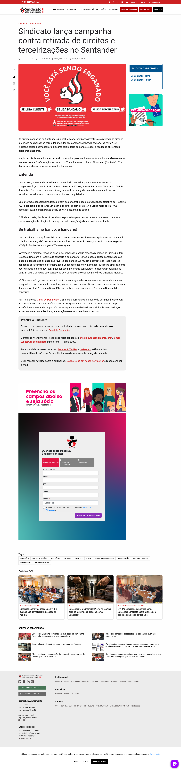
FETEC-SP (78, 706)
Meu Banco (58, 9)
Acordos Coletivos (62, 681)
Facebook (63, 349)
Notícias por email (30, 694)
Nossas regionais (25, 738)
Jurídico (134, 2)
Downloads (104, 681)
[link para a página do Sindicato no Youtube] (127, 2)
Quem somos (133, 681)
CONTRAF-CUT (66, 706)
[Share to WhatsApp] (14, 83)
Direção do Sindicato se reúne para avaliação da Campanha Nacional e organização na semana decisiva (58, 635)
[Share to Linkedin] (14, 89)
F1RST (88, 558)
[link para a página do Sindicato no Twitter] (114, 2)
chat (109, 337)
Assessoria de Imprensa (80, 681)
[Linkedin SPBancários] (28, 682)
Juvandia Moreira (42, 562)
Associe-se (158, 9)
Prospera (78, 558)
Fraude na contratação (104, 558)
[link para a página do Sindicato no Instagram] (118, 2)
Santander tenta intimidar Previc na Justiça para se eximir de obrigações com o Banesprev (90, 612)
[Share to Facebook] (14, 71)
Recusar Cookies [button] (81, 761)
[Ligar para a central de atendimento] (19, 720)
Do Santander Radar (141, 79)
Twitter (73, 349)
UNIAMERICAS (102, 706)
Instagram (85, 349)
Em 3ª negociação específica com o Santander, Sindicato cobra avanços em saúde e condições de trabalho (137, 612)
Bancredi (58, 694)
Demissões (24, 558)
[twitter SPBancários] (20, 682)
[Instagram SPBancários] (32, 682)
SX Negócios (55, 558)
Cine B (66, 694)
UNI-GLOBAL (89, 706)
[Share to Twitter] (14, 77)
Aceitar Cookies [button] (99, 761)
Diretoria (95, 681)
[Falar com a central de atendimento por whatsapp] (24, 720)
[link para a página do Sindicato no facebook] (109, 2)
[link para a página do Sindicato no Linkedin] (122, 2)
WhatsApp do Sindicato (33, 341)
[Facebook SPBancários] (24, 682)
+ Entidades (135, 706)
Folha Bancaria (155, 2)
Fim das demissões (40, 558)
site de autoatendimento (93, 337)
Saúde (103, 9)
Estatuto (114, 681)
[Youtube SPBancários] (37, 682)
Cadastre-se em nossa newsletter (85, 360)
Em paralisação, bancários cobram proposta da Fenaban (56, 644)
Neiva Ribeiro (25, 562)
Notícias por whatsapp (32, 687)
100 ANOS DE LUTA (29, 2)
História (123, 681)
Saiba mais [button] (155, 754)
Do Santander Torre (140, 76)
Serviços (113, 9)
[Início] (35, 10)
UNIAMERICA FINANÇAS (119, 706)
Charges (143, 2)
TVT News (75, 694)
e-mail (116, 337)
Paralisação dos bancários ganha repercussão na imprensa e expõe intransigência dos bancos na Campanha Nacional (132, 645)
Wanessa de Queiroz (140, 558)
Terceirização (123, 558)
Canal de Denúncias (129, 9)
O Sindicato (72, 9)
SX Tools (67, 558)
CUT (56, 706)
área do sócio (145, 9)
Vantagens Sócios (89, 9)
